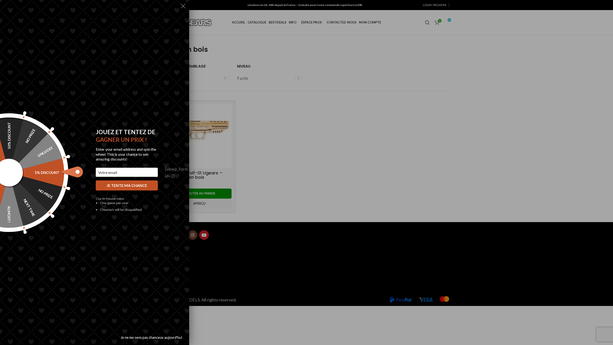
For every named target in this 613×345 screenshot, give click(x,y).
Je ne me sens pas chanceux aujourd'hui (151, 337)
